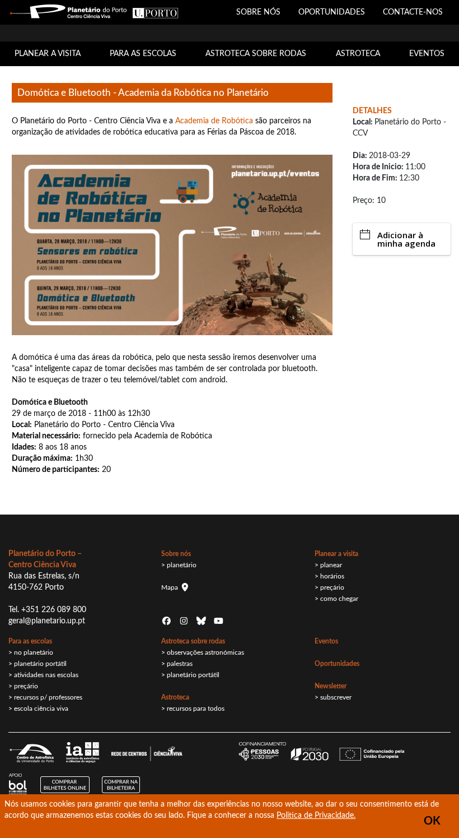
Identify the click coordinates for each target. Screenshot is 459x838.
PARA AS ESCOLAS (143, 54)
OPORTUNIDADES (331, 12)
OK (432, 821)
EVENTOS (426, 54)
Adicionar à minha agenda (406, 239)
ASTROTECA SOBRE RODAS (255, 54)
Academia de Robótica (214, 121)
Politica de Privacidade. (316, 816)
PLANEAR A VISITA (48, 54)
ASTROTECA (358, 54)
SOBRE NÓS (258, 12)
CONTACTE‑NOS (413, 12)
